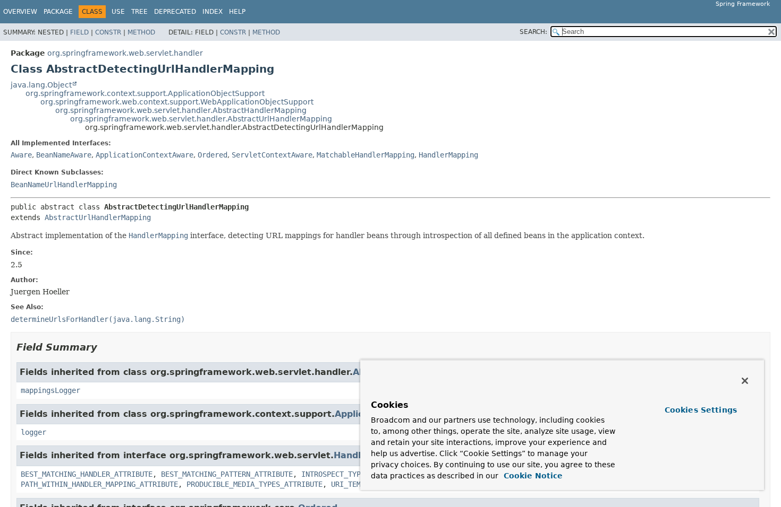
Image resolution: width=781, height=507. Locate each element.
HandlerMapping (448, 155)
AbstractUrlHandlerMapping (98, 217)
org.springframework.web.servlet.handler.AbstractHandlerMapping (181, 110)
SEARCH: (533, 32)
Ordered (212, 155)
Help (237, 11)
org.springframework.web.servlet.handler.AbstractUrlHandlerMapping (201, 119)
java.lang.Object (41, 85)
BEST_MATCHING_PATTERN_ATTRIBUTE (227, 474)
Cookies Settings (701, 410)
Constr (108, 32)
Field (79, 32)
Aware (21, 155)
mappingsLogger (50, 390)
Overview (20, 11)
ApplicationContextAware (144, 155)
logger (33, 432)
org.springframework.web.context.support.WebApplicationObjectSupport (176, 102)
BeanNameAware (63, 155)
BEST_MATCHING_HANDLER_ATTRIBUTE (86, 474)
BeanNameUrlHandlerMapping (64, 184)
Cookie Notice (532, 475)
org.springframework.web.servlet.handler (125, 53)
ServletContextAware (272, 155)
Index (212, 11)
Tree (139, 11)
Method (141, 32)
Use (118, 11)
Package (58, 11)
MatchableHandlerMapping (365, 155)
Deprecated (175, 11)
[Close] (745, 380)
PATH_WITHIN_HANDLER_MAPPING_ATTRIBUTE (99, 484)
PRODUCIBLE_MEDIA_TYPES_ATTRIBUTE (254, 484)
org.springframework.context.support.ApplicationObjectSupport (145, 93)
